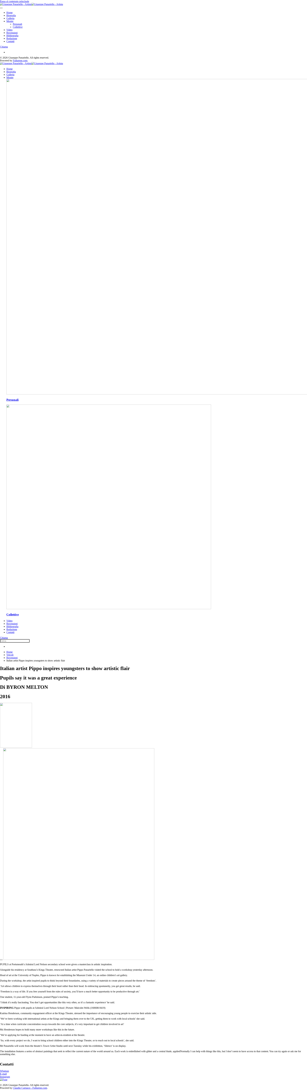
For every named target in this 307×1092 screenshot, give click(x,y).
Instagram (5, 1076)
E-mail (3, 1073)
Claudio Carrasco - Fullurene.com (30, 1088)
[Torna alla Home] (31, 4)
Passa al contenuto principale (14, 1)
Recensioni (12, 32)
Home (9, 12)
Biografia (11, 15)
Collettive (18, 27)
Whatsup (4, 1071)
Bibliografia (12, 35)
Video (9, 29)
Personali (17, 24)
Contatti (10, 41)
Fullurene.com (20, 60)
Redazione (11, 38)
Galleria (10, 18)
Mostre (9, 21)
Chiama (4, 46)
